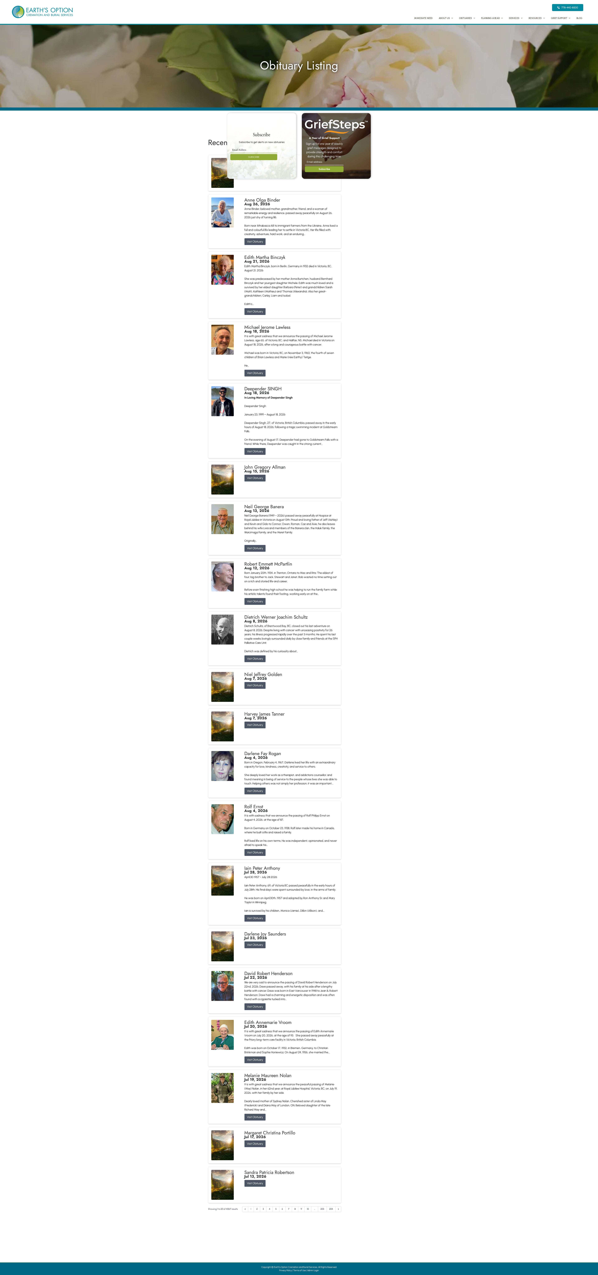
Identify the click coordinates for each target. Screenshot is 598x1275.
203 (322, 1209)
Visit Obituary (255, 241)
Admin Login (313, 1270)
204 (331, 1209)
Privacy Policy (285, 1270)
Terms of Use (299, 1270)
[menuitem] (423, 18)
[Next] (338, 1209)
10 (308, 1209)
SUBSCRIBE (253, 157)
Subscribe (324, 169)
